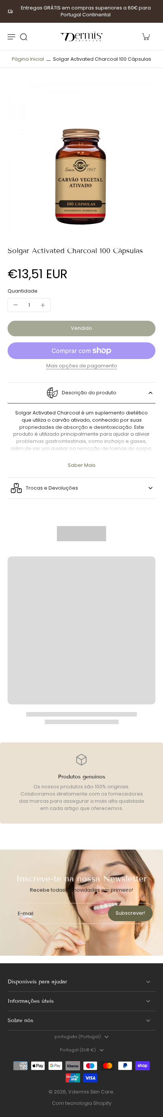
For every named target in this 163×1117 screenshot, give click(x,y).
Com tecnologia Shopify (81, 1103)
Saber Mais (82, 465)
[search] (23, 36)
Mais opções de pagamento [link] (81, 366)
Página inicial (28, 59)
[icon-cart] (145, 36)
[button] (81, 328)
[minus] (15, 304)
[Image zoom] (81, 157)
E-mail (25, 913)
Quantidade (23, 291)
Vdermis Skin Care (90, 1092)
